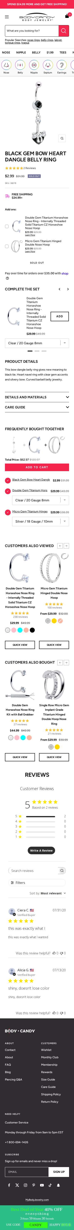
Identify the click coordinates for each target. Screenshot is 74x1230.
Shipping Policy (51, 1094)
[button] (60, 545)
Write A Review (41, 850)
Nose (6, 52)
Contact (10, 1050)
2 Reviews (29, 168)
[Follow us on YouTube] (42, 1185)
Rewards (46, 1072)
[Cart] (67, 17)
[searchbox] (33, 870)
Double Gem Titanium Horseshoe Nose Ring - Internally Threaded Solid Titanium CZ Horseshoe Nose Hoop (20, 598)
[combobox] (48, 893)
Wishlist (46, 1050)
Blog (8, 1072)
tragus (25, 42)
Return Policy (49, 1102)
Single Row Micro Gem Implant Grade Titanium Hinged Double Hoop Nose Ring (54, 715)
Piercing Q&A (13, 1079)
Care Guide (48, 1087)
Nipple (21, 52)
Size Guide (48, 1079)
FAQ (8, 1065)
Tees (63, 52)
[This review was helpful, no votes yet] (54, 953)
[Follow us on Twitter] (17, 1185)
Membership (49, 1065)
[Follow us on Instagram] (25, 1185)
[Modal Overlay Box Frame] (37, 1217)
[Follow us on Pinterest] (34, 1185)
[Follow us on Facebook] (9, 1185)
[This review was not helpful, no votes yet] (61, 953)
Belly (36, 52)
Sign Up (59, 1172)
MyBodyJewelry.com (37, 1199)
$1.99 (50, 52)
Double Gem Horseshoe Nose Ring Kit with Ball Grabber (20, 710)
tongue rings (12, 42)
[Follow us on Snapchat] (58, 1185)
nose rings (33, 40)
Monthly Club (49, 1057)
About (9, 1057)
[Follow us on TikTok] (50, 1185)
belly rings (47, 40)
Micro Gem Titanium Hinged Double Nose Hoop (54, 593)
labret (58, 40)
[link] (7, 630)
